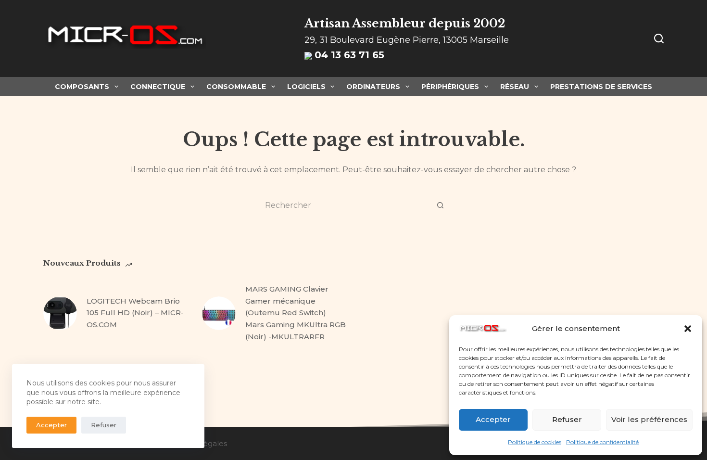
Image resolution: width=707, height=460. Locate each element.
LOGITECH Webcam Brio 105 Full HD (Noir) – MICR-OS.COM (135, 313)
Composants (82, 86)
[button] (688, 328)
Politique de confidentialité (602, 442)
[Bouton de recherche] (440, 205)
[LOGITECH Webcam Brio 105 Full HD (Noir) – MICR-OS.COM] (60, 313)
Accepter (493, 419)
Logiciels (306, 86)
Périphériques (450, 86)
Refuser (567, 419)
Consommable (236, 86)
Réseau (514, 86)
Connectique (157, 86)
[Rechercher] (659, 38)
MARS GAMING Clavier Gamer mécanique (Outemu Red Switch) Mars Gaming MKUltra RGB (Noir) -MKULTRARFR (295, 312)
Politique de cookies (534, 442)
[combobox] (344, 205)
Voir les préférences (649, 419)
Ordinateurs (373, 86)
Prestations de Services (601, 86)
